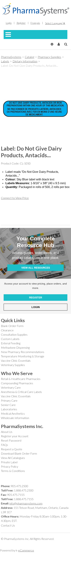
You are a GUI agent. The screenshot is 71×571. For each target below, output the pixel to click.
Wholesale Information (15, 418)
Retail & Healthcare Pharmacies (20, 378)
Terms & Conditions (13, 470)
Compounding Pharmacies (17, 383)
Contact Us (8, 525)
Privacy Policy (9, 466)
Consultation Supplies (14, 334)
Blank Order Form (12, 326)
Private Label (9, 462)
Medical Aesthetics (13, 413)
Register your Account (14, 436)
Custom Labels (10, 339)
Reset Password (11, 440)
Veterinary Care (11, 387)
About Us (6, 431)
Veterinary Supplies (13, 365)
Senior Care (8, 405)
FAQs (4, 444)
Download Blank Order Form (19, 453)
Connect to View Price (15, 198)
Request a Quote (11, 449)
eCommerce (26, 550)
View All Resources (35, 267)
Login (35, 307)
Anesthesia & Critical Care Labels (21, 392)
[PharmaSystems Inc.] (35, 9)
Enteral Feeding (10, 343)
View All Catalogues (13, 457)
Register (35, 297)
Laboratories (9, 409)
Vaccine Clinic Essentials (16, 360)
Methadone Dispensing (15, 347)
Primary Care (9, 400)
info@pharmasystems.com (25, 503)
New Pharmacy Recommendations (22, 352)
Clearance (7, 330)
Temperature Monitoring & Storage (22, 356)
